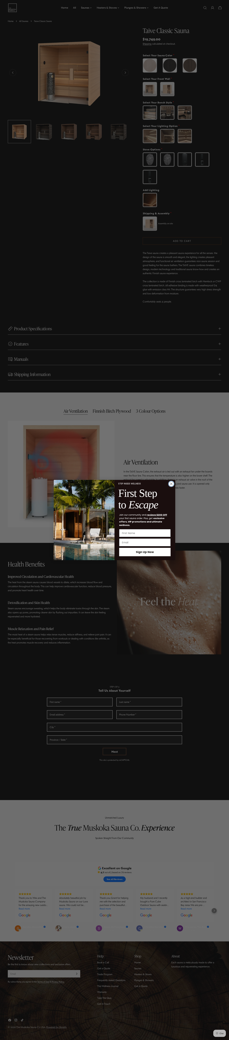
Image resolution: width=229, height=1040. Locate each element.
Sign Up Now (145, 552)
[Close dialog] (171, 484)
